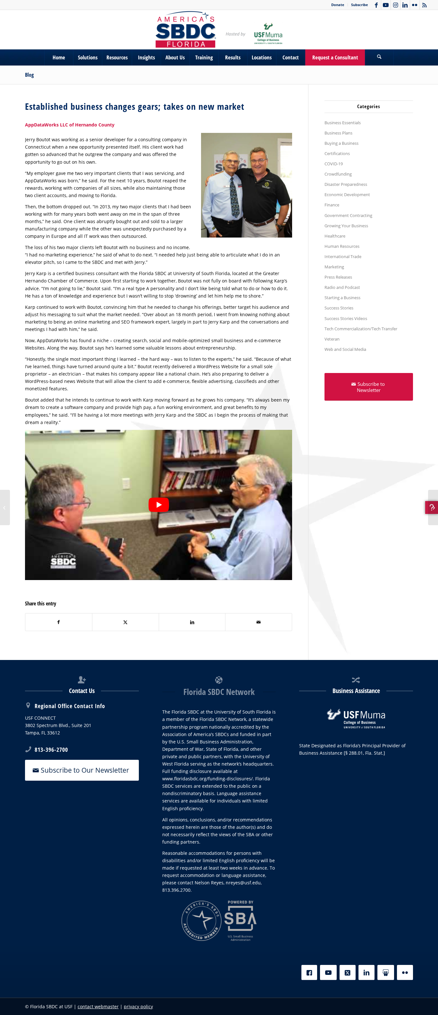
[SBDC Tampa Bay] (219, 29)
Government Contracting (348, 215)
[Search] (379, 57)
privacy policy (138, 1006)
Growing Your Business (346, 226)
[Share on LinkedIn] (192, 622)
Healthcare (334, 236)
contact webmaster (98, 1006)
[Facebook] (309, 972)
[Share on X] (125, 622)
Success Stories (338, 308)
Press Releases (338, 277)
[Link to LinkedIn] (405, 5)
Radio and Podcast (342, 287)
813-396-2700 (51, 749)
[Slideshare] (385, 972)
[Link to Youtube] (386, 5)
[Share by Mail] (258, 622)
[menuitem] (338, 4)
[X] (348, 972)
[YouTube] (328, 972)
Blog (29, 74)
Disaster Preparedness (345, 184)
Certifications (337, 153)
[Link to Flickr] (414, 5)
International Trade (342, 256)
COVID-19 (333, 164)
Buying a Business (341, 143)
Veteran (332, 339)
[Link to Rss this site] (424, 5)
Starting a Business (342, 297)
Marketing (334, 267)
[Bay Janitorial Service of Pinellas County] (5, 507)
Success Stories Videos (345, 318)
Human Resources (341, 246)
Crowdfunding (338, 174)
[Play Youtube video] (158, 505)
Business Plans (338, 133)
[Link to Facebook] (376, 5)
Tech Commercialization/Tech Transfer (360, 329)
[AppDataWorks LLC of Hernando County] (433, 507)
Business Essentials (342, 123)
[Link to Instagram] (395, 5)
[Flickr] (405, 972)
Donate (337, 4)
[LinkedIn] (366, 972)
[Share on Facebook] (58, 622)
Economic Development (347, 194)
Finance (331, 205)
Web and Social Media (345, 349)
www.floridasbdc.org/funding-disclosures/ (207, 779)
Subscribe (359, 4)
